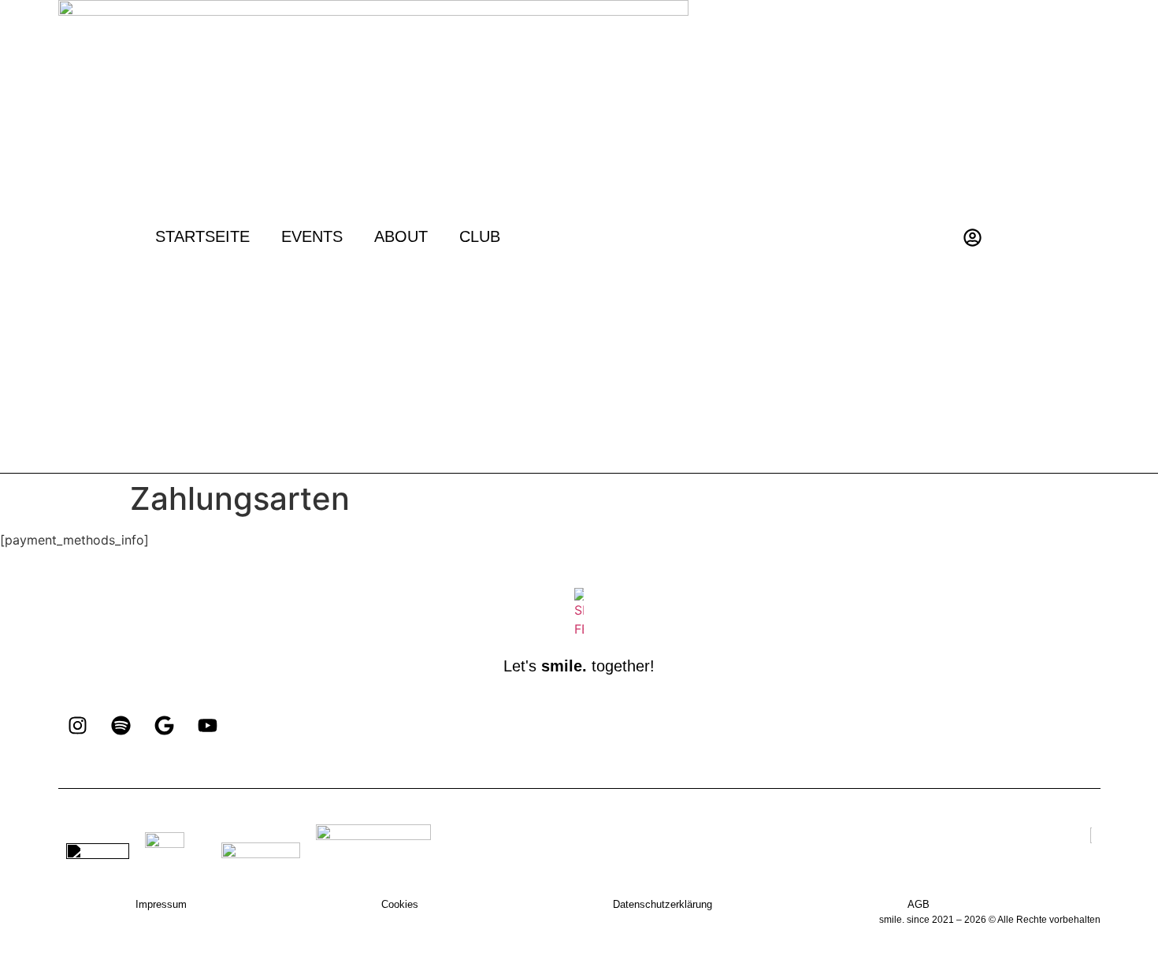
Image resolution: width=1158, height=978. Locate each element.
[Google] (164, 725)
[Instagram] (78, 725)
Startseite (202, 236)
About (401, 236)
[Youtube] (208, 725)
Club (479, 236)
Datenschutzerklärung (662, 904)
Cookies (399, 904)
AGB (918, 904)
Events (312, 236)
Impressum (161, 904)
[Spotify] (121, 725)
